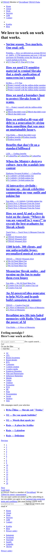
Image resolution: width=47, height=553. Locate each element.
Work (8, 11)
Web (8, 401)
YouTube (9, 540)
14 (7, 474)
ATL (8, 355)
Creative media (12, 369)
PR (7, 389)
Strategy (9, 398)
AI (7, 353)
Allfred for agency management (13, 494)
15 (7, 477)
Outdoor (9, 383)
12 (7, 470)
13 (7, 472)
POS (8, 387)
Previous (4, 440)
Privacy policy (11, 531)
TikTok (9, 546)
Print (8, 392)
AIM (8, 15)
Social (8, 396)
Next (3, 488)
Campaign (10, 364)
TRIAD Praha (34, 2)
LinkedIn (9, 544)
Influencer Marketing (14, 376)
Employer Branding (14, 371)
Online (8, 380)
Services (9, 13)
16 (7, 479)
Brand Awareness (13, 358)
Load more (5, 490)
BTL (8, 362)
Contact (9, 18)
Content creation (12, 367)
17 (7, 481)
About (8, 9)
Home (8, 6)
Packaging (10, 385)
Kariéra (9, 24)
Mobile (9, 378)
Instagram (10, 535)
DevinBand (23, 2)
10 (7, 465)
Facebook (10, 537)
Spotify (9, 542)
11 (7, 467)
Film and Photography (15, 373)
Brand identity (11, 360)
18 (7, 483)
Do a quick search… (33, 342)
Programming (11, 394)
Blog (8, 26)
